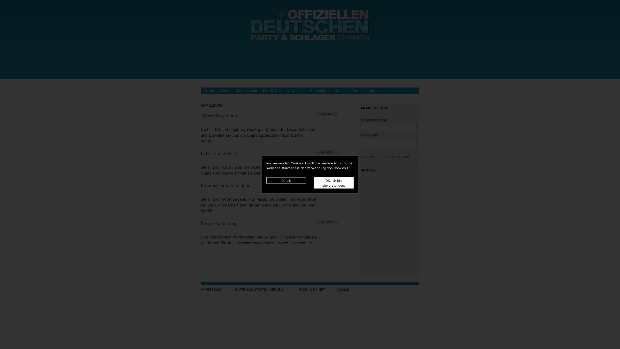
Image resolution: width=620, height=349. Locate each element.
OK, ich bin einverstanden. (333, 183)
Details (286, 180)
